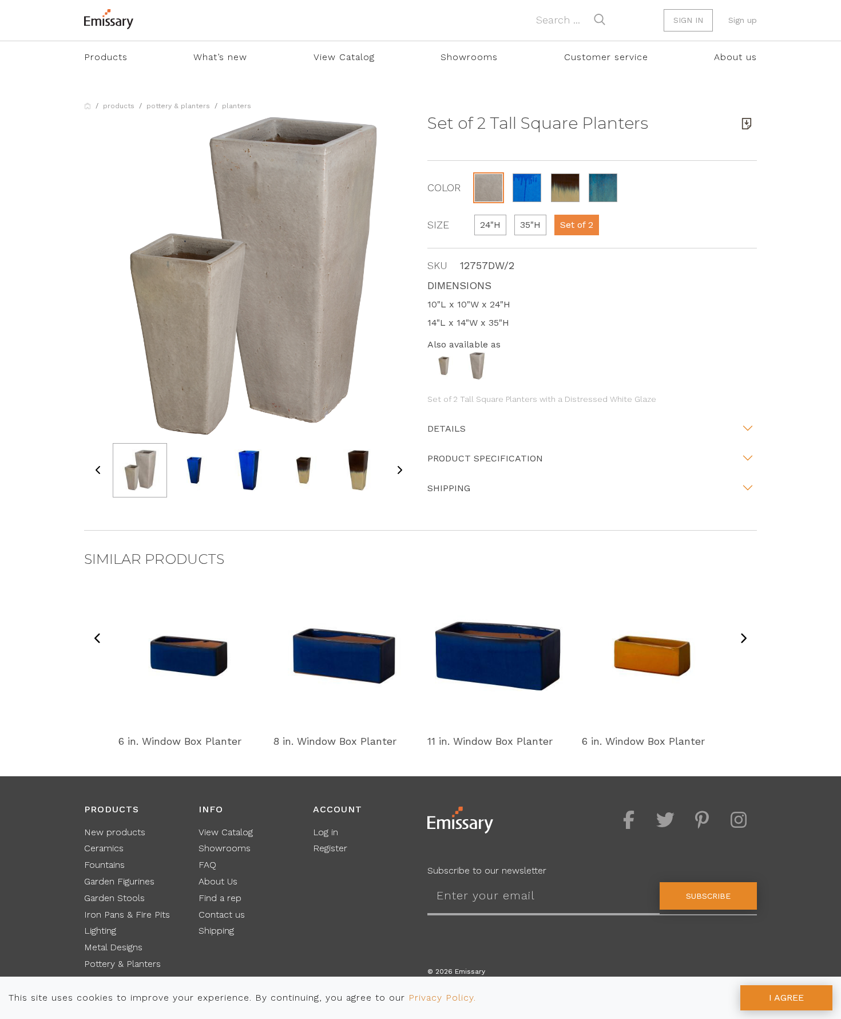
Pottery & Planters (178, 106)
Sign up (742, 20)
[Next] (743, 639)
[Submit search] (599, 19)
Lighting (100, 930)
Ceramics (104, 848)
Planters (236, 106)
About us (735, 57)
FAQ (207, 864)
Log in (325, 832)
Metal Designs (113, 947)
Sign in (688, 20)
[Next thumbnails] (399, 470)
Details (446, 428)
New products (114, 832)
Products (106, 57)
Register (330, 848)
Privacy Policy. (442, 997)
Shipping (448, 488)
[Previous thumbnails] (98, 470)
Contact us (222, 914)
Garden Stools (114, 897)
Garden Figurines (119, 881)
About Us (218, 881)
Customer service (606, 57)
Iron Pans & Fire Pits (127, 914)
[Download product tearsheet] (746, 123)
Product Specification (485, 458)
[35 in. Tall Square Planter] (477, 365)
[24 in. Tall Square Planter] (444, 365)
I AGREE (786, 997)
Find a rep (220, 897)
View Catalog (344, 57)
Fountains (104, 864)
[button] (488, 187)
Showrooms (469, 57)
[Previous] (98, 639)
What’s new (220, 57)
